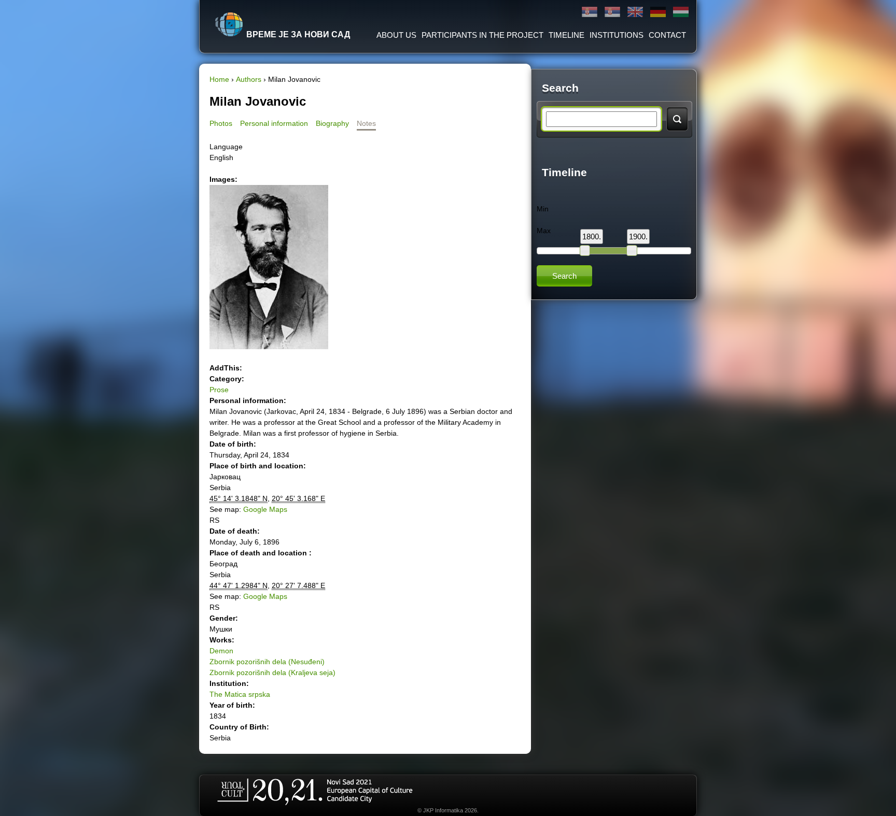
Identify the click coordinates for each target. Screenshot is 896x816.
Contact (667, 35)
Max (544, 230)
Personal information (274, 123)
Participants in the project (482, 35)
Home (219, 79)
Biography (332, 123)
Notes (366, 123)
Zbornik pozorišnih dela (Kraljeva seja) (272, 672)
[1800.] (585, 250)
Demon (221, 651)
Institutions (616, 35)
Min (543, 209)
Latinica (612, 12)
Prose (219, 389)
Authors (248, 79)
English (635, 12)
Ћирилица (589, 12)
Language (226, 146)
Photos (220, 123)
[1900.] (631, 250)
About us (396, 35)
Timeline (566, 35)
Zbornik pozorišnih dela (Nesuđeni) (267, 661)
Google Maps (265, 509)
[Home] (229, 24)
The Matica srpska (239, 694)
